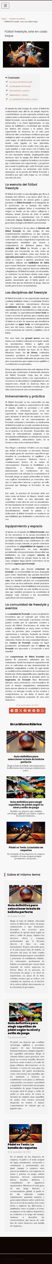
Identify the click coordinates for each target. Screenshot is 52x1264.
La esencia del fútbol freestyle (20, 82)
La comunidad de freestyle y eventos (23, 99)
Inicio (4, 18)
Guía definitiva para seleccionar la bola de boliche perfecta (26, 759)
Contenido (14, 77)
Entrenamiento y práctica (19, 91)
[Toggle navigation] (5, 6)
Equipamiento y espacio (18, 95)
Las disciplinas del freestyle (20, 86)
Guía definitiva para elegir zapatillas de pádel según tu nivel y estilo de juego (26, 804)
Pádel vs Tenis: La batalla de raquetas (26, 849)
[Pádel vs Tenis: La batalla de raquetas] (26, 833)
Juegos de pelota (17, 18)
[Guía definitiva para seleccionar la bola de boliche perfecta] (26, 742)
